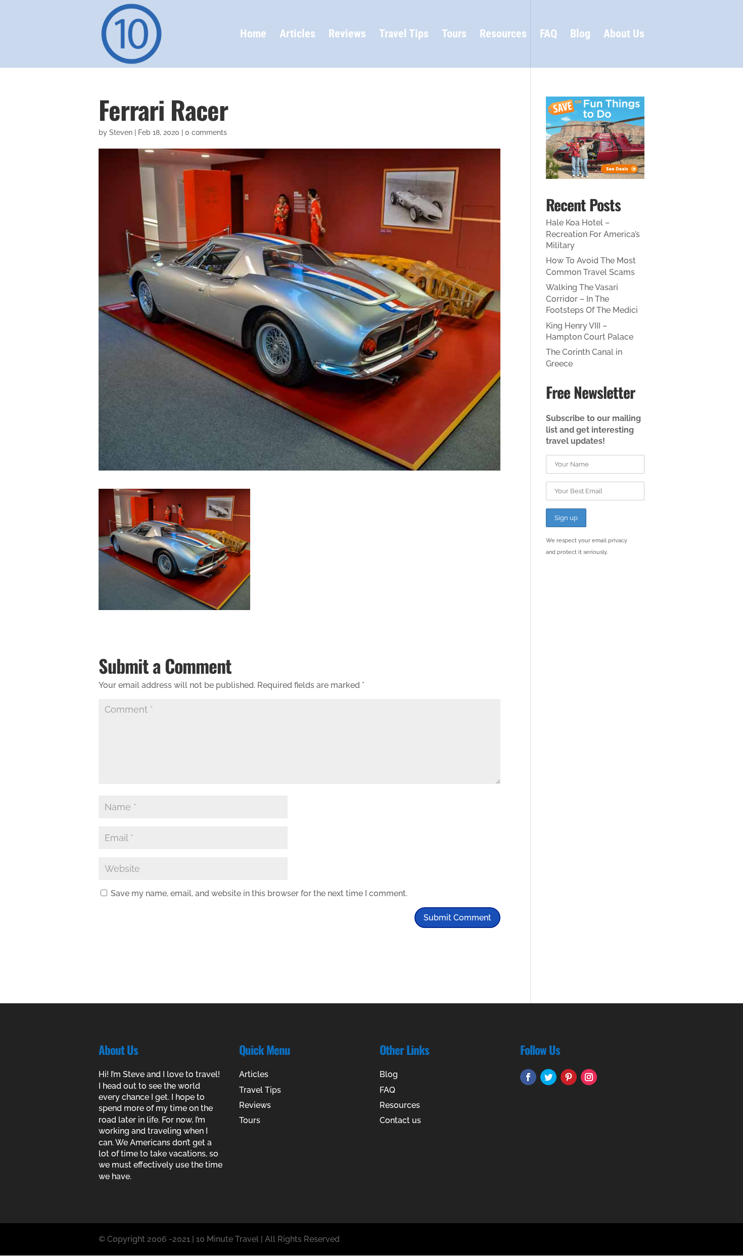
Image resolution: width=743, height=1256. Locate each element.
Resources (503, 35)
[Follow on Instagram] (589, 1077)
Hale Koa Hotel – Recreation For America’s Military (593, 234)
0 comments (206, 132)
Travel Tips (404, 35)
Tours (454, 35)
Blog (580, 35)
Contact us (400, 1120)
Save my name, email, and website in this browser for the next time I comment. (259, 893)
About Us (623, 35)
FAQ (548, 35)
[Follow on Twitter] (548, 1077)
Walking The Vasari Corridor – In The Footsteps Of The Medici (592, 299)
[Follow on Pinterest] (569, 1077)
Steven (120, 132)
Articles (297, 35)
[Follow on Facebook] (528, 1077)
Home (253, 35)
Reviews (347, 35)
